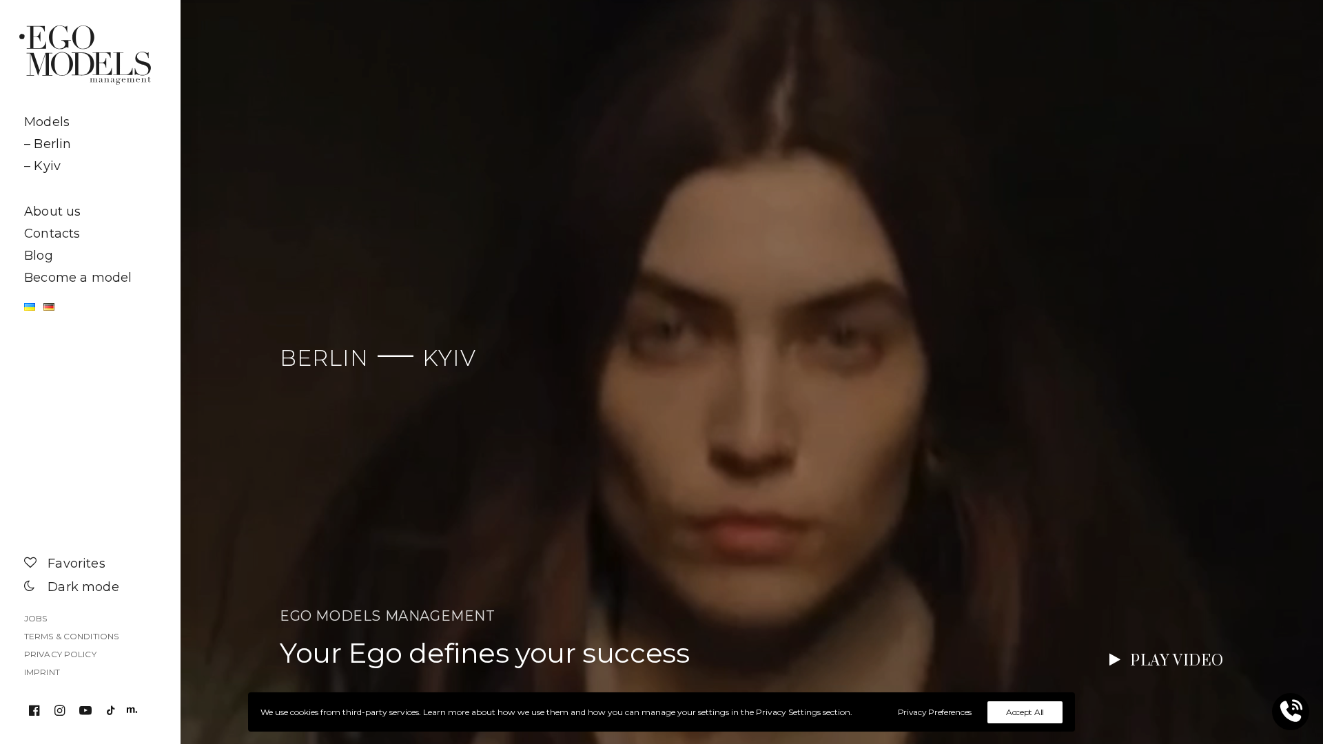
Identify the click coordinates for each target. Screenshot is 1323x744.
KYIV (449, 357)
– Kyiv (42, 166)
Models (47, 122)
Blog (38, 255)
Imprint (42, 672)
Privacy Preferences (935, 712)
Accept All (1025, 712)
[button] (37, 711)
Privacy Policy (60, 654)
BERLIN (324, 357)
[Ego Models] (90, 55)
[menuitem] (90, 122)
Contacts (52, 233)
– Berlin (47, 144)
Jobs (35, 618)
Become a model (78, 277)
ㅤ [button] (90, 188)
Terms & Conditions (71, 636)
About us (52, 211)
